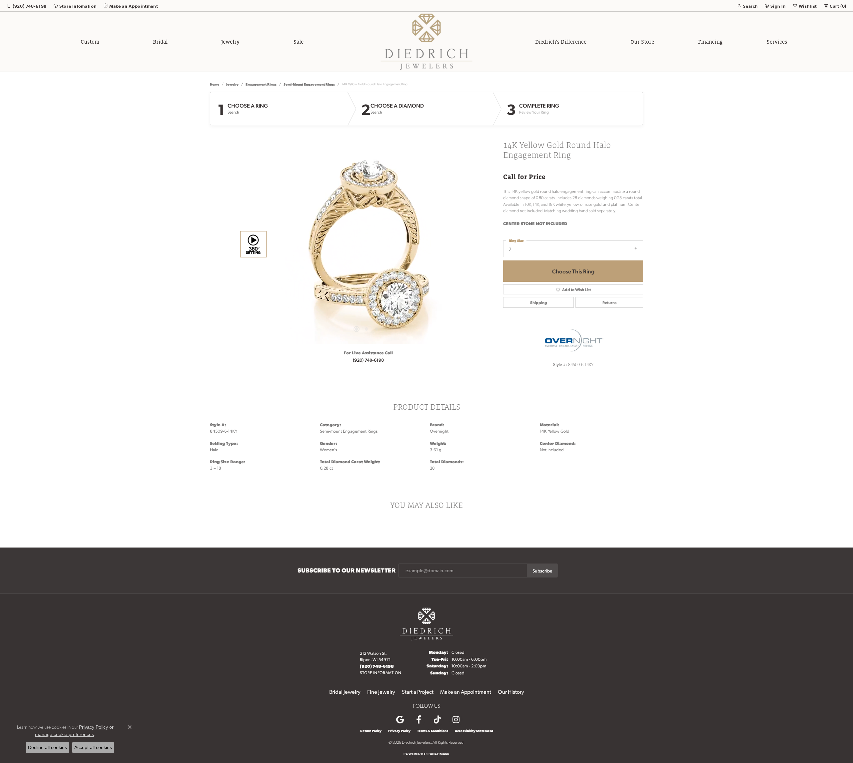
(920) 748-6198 (368, 360)
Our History (511, 691)
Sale (299, 42)
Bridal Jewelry (345, 691)
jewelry (232, 84)
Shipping (538, 302)
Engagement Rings (261, 84)
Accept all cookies (93, 747)
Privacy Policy (399, 730)
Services (777, 42)
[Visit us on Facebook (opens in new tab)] (418, 719)
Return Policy (371, 730)
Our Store (642, 42)
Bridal (160, 42)
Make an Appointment (465, 691)
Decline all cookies (47, 747)
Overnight (439, 431)
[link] (27, 5)
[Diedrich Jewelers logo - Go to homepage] (426, 42)
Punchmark (438, 753)
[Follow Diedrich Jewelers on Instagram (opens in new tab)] (455, 719)
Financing (710, 42)
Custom (90, 42)
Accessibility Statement (474, 730)
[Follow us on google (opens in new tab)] (400, 719)
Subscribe (542, 570)
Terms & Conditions (432, 730)
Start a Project (417, 691)
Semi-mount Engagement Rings (309, 84)
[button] (747, 5)
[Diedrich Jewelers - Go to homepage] (426, 622)
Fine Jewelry (381, 691)
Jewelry (230, 42)
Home (214, 84)
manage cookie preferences (64, 734)
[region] (366, 244)
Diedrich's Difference (560, 42)
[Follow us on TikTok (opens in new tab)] (437, 719)
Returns (609, 302)
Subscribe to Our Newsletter (347, 570)
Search (233, 112)
